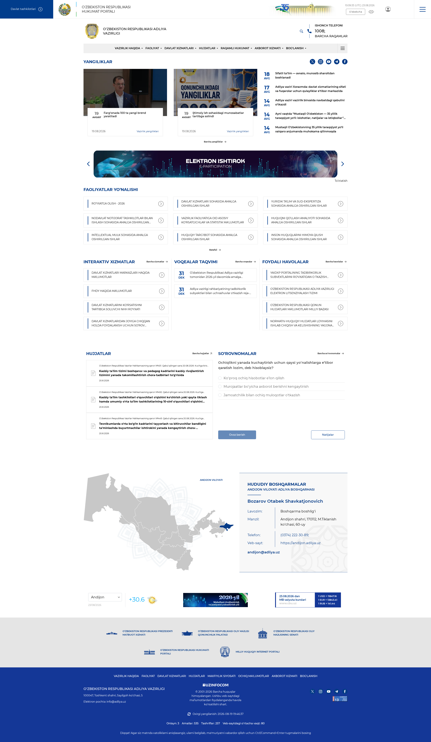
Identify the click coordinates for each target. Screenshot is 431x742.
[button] (422, 9)
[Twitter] (312, 61)
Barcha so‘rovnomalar (329, 353)
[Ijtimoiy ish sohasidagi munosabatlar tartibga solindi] (215, 92)
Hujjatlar (207, 48)
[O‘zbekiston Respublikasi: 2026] (215, 600)
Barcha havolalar (334, 261)
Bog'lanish (308, 676)
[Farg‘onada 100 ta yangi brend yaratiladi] (125, 92)
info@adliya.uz (116, 701)
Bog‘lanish (295, 48)
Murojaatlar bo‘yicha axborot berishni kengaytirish (266, 386)
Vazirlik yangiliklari (148, 131)
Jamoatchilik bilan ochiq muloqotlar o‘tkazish (262, 395)
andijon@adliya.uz (263, 552)
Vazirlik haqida (127, 48)
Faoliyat (152, 48)
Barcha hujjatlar (200, 353)
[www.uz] (340, 698)
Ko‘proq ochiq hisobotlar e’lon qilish (254, 378)
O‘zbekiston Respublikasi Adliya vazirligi (124, 689)
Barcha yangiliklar (213, 141)
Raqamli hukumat (235, 48)
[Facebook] (344, 61)
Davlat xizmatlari (179, 48)
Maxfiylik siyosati (222, 676)
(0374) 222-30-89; (294, 535)
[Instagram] (320, 61)
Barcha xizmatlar (155, 261)
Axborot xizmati (268, 48)
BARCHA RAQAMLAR (331, 36)
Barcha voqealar (243, 261)
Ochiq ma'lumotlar (253, 676)
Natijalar (328, 434)
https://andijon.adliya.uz (300, 543)
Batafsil (213, 250)
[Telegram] (336, 61)
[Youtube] (328, 61)
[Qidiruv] (301, 31)
